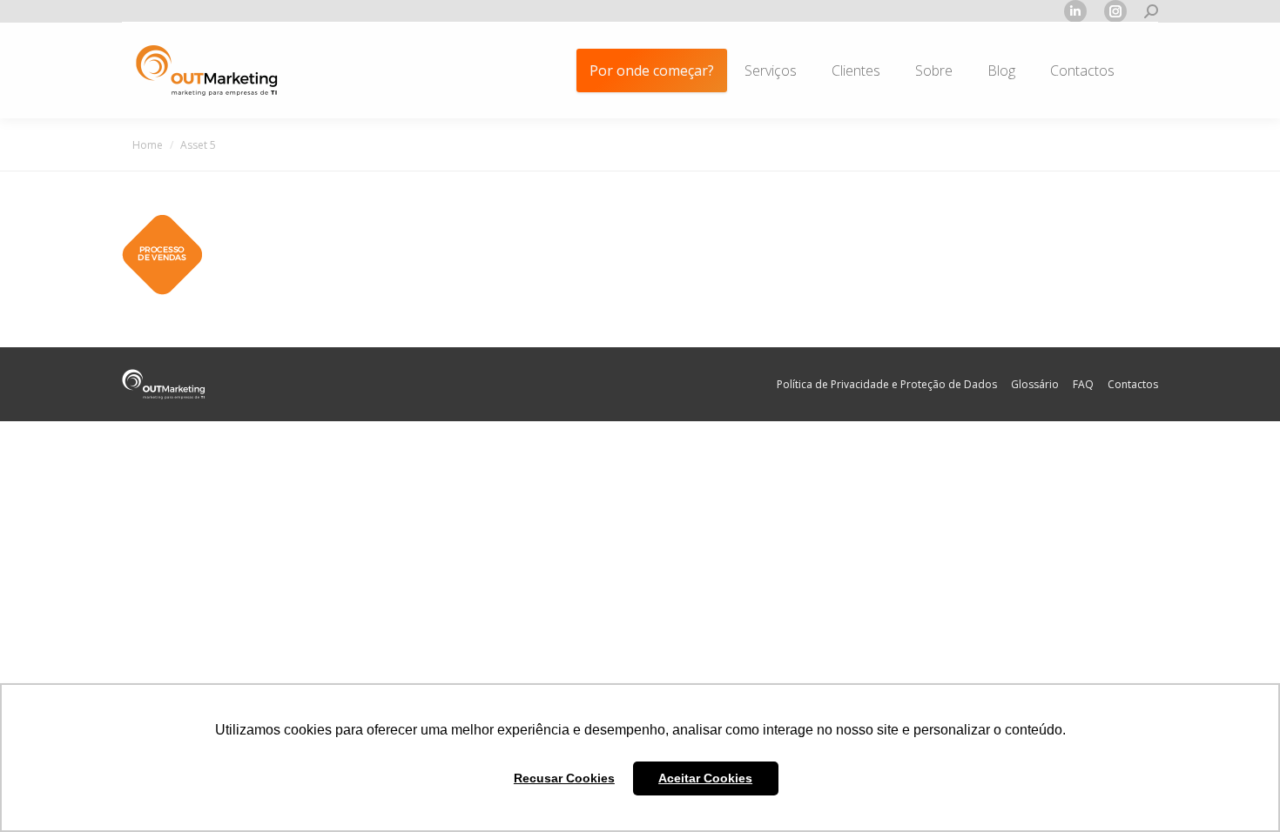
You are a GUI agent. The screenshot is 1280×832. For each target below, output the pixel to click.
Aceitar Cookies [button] (705, 778)
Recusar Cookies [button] (564, 778)
